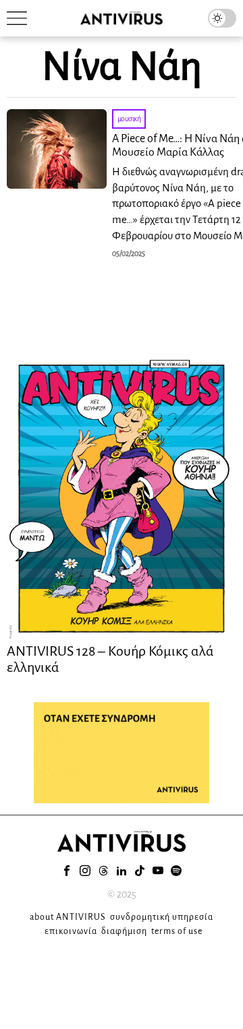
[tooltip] (67, 871)
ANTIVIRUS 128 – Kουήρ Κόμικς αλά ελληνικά (110, 659)
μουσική (129, 119)
